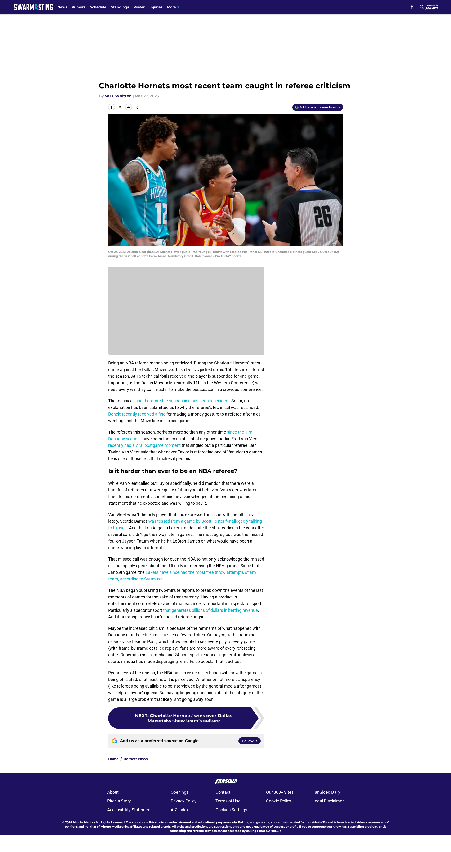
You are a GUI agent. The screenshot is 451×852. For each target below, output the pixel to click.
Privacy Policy (183, 800)
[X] (422, 7)
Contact (222, 792)
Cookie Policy (278, 800)
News (62, 7)
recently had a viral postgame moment (144, 445)
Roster (139, 7)
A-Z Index (180, 809)
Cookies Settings (231, 809)
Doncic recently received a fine (136, 414)
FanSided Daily (326, 792)
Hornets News (136, 759)
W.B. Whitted (118, 96)
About (113, 792)
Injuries (155, 7)
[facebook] (412, 7)
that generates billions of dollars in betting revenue (210, 610)
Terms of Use (228, 800)
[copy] (137, 107)
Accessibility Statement (129, 809)
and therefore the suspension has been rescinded (181, 400)
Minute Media (83, 822)
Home (113, 759)
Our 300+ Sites (280, 792)
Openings (179, 792)
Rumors (78, 7)
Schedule (98, 7)
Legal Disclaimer (328, 800)
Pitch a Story (119, 800)
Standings (120, 7)
